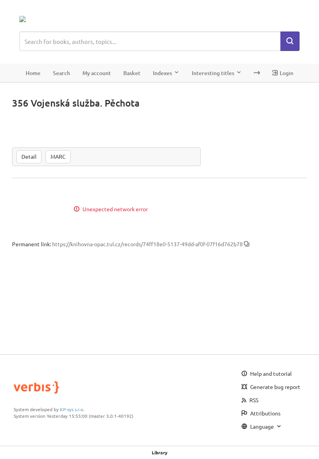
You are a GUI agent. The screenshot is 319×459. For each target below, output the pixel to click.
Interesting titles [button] (213, 73)
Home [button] (33, 73)
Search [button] (61, 73)
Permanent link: (31, 243)
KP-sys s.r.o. (72, 409)
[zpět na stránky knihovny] (53, 19)
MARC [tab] (58, 156)
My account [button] (96, 73)
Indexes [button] (162, 73)
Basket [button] (131, 73)
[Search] (290, 41)
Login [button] (286, 73)
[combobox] (149, 41)
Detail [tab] (29, 156)
